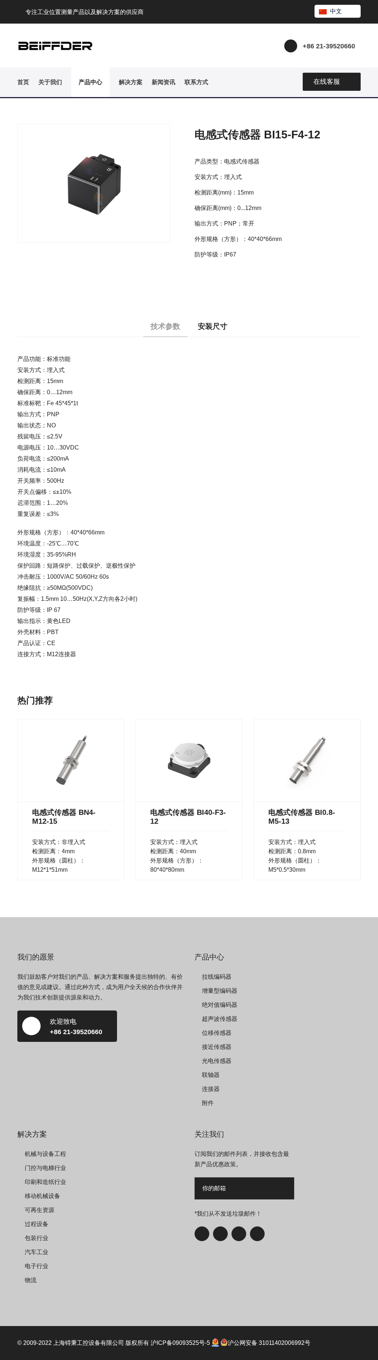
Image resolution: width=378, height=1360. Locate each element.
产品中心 (90, 82)
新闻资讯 (163, 82)
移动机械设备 (42, 1196)
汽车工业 (36, 1252)
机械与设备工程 (45, 1154)
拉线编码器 (216, 977)
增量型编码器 (219, 991)
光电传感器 (216, 1061)
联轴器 (211, 1075)
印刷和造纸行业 (45, 1182)
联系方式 (196, 82)
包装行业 (36, 1238)
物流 (31, 1280)
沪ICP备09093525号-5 (180, 1343)
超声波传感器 (219, 1019)
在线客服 (326, 81)
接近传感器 (216, 1047)
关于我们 (50, 82)
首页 (23, 82)
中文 (336, 11)
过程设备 (36, 1224)
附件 (208, 1103)
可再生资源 (39, 1210)
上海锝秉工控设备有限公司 (88, 1343)
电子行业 (36, 1266)
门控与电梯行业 (45, 1168)
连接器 (211, 1089)
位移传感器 (216, 1033)
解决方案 (130, 82)
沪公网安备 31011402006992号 (269, 1343)
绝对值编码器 (219, 1005)
